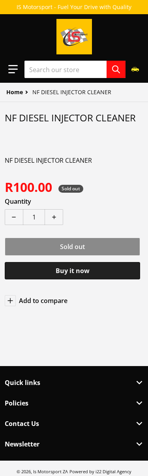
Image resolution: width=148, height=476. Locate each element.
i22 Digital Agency (113, 471)
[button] (13, 69)
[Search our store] (116, 69)
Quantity (18, 201)
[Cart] (136, 69)
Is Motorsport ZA (50, 471)
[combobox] (75, 69)
